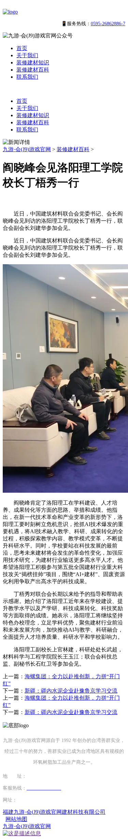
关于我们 (27, 55)
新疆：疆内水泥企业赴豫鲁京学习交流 (71, 691)
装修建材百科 (32, 70)
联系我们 (27, 77)
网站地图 (16, 819)
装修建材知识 (32, 62)
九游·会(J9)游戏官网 (27, 149)
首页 (21, 48)
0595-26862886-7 (108, 23)
